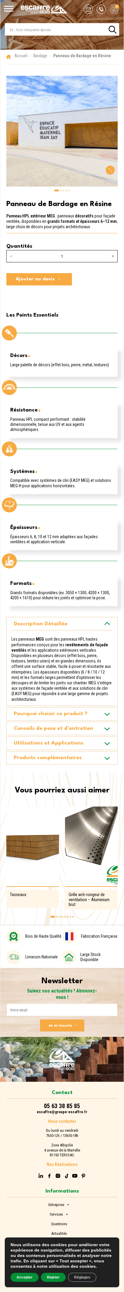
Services (56, 1213)
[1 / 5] (62, 131)
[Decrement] (11, 256)
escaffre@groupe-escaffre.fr (62, 1112)
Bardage (40, 56)
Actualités (59, 1232)
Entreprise (56, 1204)
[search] (112, 29)
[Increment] (113, 256)
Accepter (25, 1277)
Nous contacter (62, 1121)
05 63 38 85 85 (62, 1106)
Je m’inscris (60, 1025)
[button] (56, 190)
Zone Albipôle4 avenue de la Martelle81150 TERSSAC (62, 1150)
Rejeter (53, 1277)
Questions (59, 1223)
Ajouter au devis (35, 279)
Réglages (82, 1277)
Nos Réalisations (62, 1164)
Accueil (20, 56)
